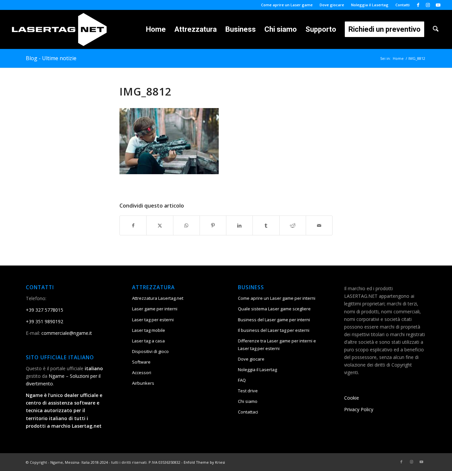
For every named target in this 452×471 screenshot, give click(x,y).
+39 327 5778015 (44, 310)
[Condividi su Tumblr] (266, 225)
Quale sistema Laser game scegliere (274, 309)
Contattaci (248, 412)
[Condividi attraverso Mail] (319, 225)
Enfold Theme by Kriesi (204, 462)
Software (141, 362)
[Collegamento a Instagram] (428, 5)
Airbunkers (143, 383)
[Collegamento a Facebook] (418, 5)
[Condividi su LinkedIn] (239, 225)
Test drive (248, 391)
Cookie (351, 398)
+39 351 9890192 (44, 321)
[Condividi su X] (160, 225)
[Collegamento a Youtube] (438, 5)
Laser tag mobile (148, 330)
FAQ (242, 380)
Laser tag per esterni (153, 320)
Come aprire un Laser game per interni (276, 298)
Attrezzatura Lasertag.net (157, 298)
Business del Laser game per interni (274, 320)
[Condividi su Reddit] (293, 225)
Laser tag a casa (148, 341)
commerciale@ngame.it (66, 333)
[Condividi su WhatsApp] (186, 225)
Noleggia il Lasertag (369, 4)
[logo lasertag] (59, 29)
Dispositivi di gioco (150, 351)
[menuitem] (287, 5)
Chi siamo (247, 401)
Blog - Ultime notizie (51, 58)
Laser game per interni (154, 309)
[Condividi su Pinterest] (213, 225)
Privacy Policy (358, 409)
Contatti (402, 4)
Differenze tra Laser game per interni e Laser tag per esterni (277, 344)
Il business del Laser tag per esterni (273, 330)
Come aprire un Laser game (287, 4)
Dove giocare (332, 4)
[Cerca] (436, 29)
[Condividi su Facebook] (133, 225)
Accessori (141, 372)
